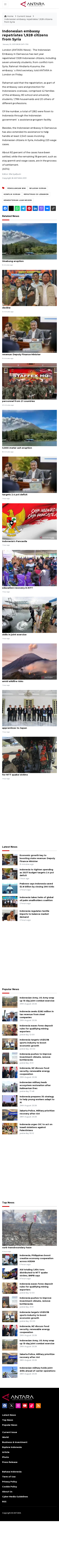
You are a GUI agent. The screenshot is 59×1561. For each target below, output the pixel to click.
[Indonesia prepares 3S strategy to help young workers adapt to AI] (9, 1100)
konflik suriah (12, 194)
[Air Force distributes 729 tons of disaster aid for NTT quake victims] (29, 754)
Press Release (9, 1462)
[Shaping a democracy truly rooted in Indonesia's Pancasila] (29, 521)
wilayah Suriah (37, 188)
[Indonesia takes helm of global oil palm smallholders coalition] (9, 901)
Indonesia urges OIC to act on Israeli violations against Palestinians (36, 1127)
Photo (5, 1457)
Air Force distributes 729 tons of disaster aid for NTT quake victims (28, 773)
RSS (4, 1501)
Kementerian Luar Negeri (18, 200)
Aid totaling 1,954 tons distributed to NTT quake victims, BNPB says (34, 1272)
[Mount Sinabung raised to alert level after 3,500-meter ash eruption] (29, 428)
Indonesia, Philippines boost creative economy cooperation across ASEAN (36, 1258)
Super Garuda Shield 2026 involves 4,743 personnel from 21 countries (25, 399)
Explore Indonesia (12, 1447)
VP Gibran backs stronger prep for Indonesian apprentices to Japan (29, 726)
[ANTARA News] (32, 4)
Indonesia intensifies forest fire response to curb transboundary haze (27, 1246)
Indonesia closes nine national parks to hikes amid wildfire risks (28, 680)
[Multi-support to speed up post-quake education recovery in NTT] (29, 568)
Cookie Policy (9, 1486)
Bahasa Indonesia (11, 1471)
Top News (8, 1202)
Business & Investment (14, 1442)
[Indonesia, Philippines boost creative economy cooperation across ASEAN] (9, 1259)
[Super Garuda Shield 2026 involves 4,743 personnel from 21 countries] (29, 381)
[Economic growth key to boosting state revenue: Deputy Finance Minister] (29, 334)
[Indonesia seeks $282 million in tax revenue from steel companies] (9, 1015)
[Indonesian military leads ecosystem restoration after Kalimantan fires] (9, 1086)
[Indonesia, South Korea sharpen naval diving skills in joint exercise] (29, 614)
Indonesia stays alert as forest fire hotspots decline (27, 306)
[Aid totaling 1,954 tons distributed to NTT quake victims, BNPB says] (9, 1273)
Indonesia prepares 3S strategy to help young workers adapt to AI (37, 1099)
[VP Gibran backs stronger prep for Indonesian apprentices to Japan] (29, 708)
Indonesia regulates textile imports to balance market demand (34, 914)
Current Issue (24, 16)
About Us (7, 1491)
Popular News (10, 989)
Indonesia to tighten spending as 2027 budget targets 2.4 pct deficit (29, 493)
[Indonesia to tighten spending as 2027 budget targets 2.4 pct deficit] (29, 474)
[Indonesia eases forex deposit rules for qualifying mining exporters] (9, 1029)
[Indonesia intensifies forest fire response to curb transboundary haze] (29, 1227)
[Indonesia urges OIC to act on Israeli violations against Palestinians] (9, 1128)
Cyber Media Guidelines (15, 1496)
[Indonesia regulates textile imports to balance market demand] (9, 915)
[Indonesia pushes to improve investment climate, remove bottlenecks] (9, 1058)
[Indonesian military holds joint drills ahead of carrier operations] (9, 1372)
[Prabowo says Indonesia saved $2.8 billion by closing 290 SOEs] (9, 888)
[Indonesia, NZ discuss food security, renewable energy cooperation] (9, 1072)
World (5, 1437)
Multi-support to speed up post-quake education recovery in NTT (24, 586)
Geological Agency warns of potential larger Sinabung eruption (27, 259)
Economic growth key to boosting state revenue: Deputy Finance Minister (25, 353)
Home (10, 16)
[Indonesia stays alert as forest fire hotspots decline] (29, 287)
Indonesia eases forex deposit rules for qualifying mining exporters (36, 1028)
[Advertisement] (29, 812)
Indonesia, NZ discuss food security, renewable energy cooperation (35, 1071)
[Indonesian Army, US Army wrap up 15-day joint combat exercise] (9, 1001)
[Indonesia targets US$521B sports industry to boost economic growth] (9, 1044)
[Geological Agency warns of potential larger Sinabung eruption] (29, 241)
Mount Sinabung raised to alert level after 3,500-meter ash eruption (26, 446)
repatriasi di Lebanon (36, 194)
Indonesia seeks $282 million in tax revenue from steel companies (37, 1014)
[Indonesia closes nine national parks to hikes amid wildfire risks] (29, 661)
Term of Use (9, 1476)
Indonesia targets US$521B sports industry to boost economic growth (34, 1042)
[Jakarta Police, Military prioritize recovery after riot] (9, 1114)
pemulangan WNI (16, 188)
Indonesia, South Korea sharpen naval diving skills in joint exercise (28, 633)
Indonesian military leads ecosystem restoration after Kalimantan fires (35, 1085)
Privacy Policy (9, 1481)
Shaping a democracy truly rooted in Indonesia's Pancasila (23, 540)
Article (5, 1452)
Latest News (9, 847)
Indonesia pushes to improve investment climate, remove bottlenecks (35, 1057)
